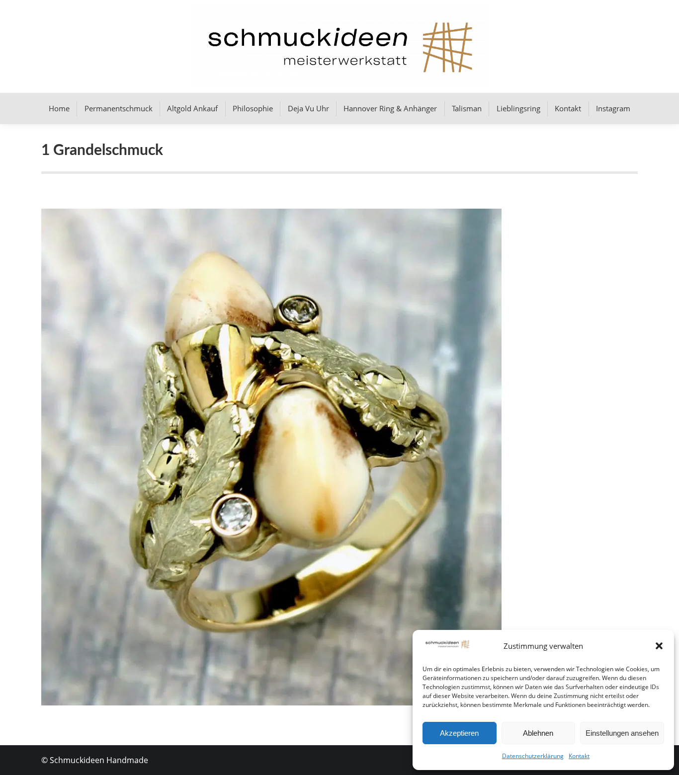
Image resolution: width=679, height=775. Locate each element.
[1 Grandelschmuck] (339, 457)
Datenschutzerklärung (533, 756)
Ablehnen (538, 733)
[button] (659, 646)
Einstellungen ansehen (622, 733)
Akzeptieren (459, 733)
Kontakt (579, 756)
